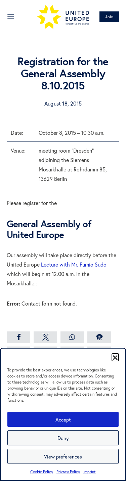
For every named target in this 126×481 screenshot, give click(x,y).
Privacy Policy (68, 471)
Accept (63, 419)
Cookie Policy (41, 471)
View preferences (63, 456)
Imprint (89, 471)
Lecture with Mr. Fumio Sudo (74, 264)
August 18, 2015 (63, 103)
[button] (115, 357)
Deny (63, 438)
